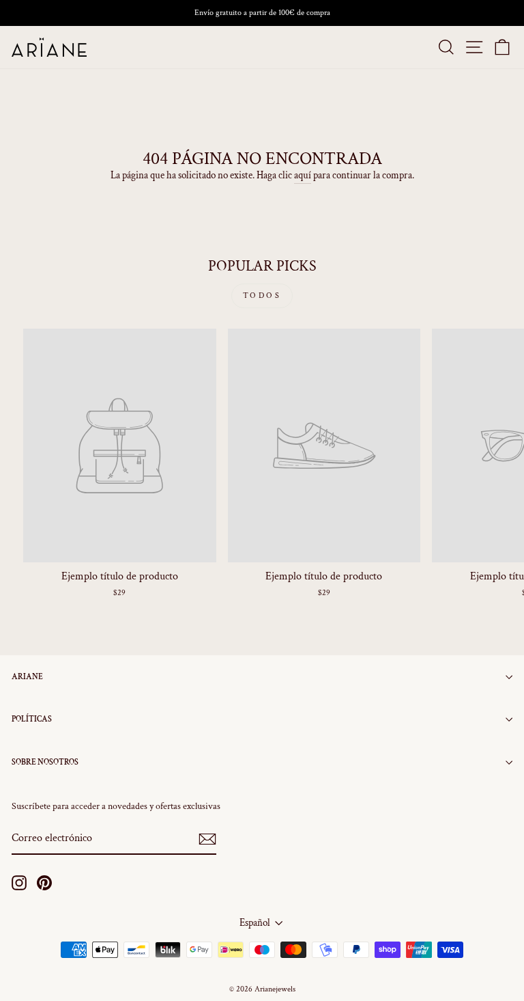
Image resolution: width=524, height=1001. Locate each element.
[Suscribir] (207, 839)
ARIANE (27, 677)
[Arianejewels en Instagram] (19, 882)
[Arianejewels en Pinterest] (44, 882)
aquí (302, 175)
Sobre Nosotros (45, 762)
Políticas (32, 719)
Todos (262, 295)
